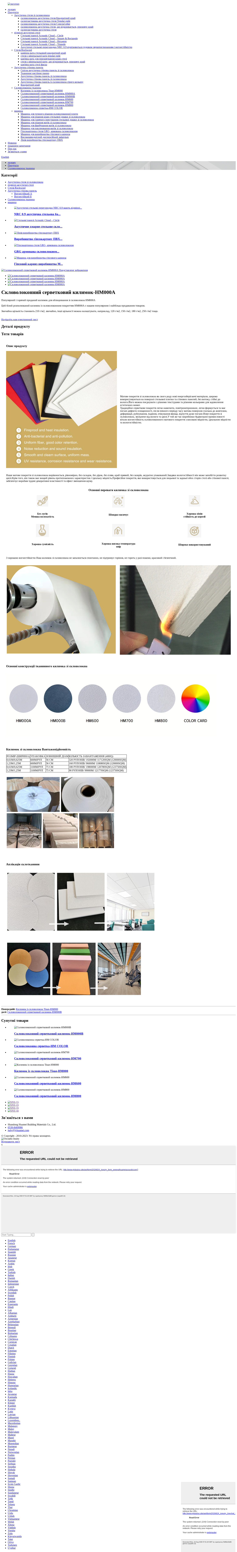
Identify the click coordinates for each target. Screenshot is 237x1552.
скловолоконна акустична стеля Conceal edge (45, 24)
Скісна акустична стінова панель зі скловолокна (47, 70)
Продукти (13, 12)
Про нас (12, 148)
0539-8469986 (15, 1127)
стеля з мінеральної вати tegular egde (40, 55)
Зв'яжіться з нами (17, 151)
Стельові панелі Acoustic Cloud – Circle (42, 35)
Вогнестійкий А (23, 193)
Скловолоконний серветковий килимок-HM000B (48, 96)
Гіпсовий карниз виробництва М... (38, 264)
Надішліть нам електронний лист (19, 319)
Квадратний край (30, 84)
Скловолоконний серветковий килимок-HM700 (47, 102)
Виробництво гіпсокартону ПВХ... (38, 239)
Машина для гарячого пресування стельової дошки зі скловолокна (57, 119)
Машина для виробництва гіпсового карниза (45, 134)
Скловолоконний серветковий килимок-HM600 (47, 99)
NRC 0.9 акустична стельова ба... (37, 214)
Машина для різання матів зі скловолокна (43, 122)
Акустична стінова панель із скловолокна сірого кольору (52, 82)
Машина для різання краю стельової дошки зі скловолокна (53, 116)
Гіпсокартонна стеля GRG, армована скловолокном (49, 131)
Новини (12, 143)
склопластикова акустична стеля (38, 29)
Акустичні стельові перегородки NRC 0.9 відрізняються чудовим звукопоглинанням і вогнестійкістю (76, 47)
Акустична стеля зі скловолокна (32, 15)
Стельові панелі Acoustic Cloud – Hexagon (44, 41)
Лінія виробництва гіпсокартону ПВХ (42, 140)
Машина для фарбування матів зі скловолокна (46, 125)
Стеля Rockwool (23, 50)
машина (18, 111)
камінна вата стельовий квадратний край (43, 53)
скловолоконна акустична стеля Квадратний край (48, 18)
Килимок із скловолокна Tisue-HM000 (42, 90)
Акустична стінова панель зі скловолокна (44, 76)
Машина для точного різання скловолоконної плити (49, 113)
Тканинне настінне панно (35, 73)
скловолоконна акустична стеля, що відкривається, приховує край (57, 26)
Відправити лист (10, 1141)
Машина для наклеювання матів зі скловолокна (47, 128)
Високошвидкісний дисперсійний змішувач (45, 137)
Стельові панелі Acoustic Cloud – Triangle (43, 44)
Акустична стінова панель (28, 67)
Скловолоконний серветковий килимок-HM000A (48, 93)
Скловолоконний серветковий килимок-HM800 (47, 105)
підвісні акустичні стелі (27, 32)
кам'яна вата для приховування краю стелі (44, 58)
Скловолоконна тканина (27, 87)
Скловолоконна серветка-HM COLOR (42, 108)
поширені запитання (19, 145)
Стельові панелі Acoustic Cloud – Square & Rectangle (49, 38)
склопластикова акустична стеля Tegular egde (45, 21)
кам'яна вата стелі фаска (34, 64)
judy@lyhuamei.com (18, 1130)
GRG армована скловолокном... (36, 251)
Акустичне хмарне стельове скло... (38, 226)
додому (12, 9)
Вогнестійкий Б (23, 196)
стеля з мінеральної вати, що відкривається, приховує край (53, 61)
